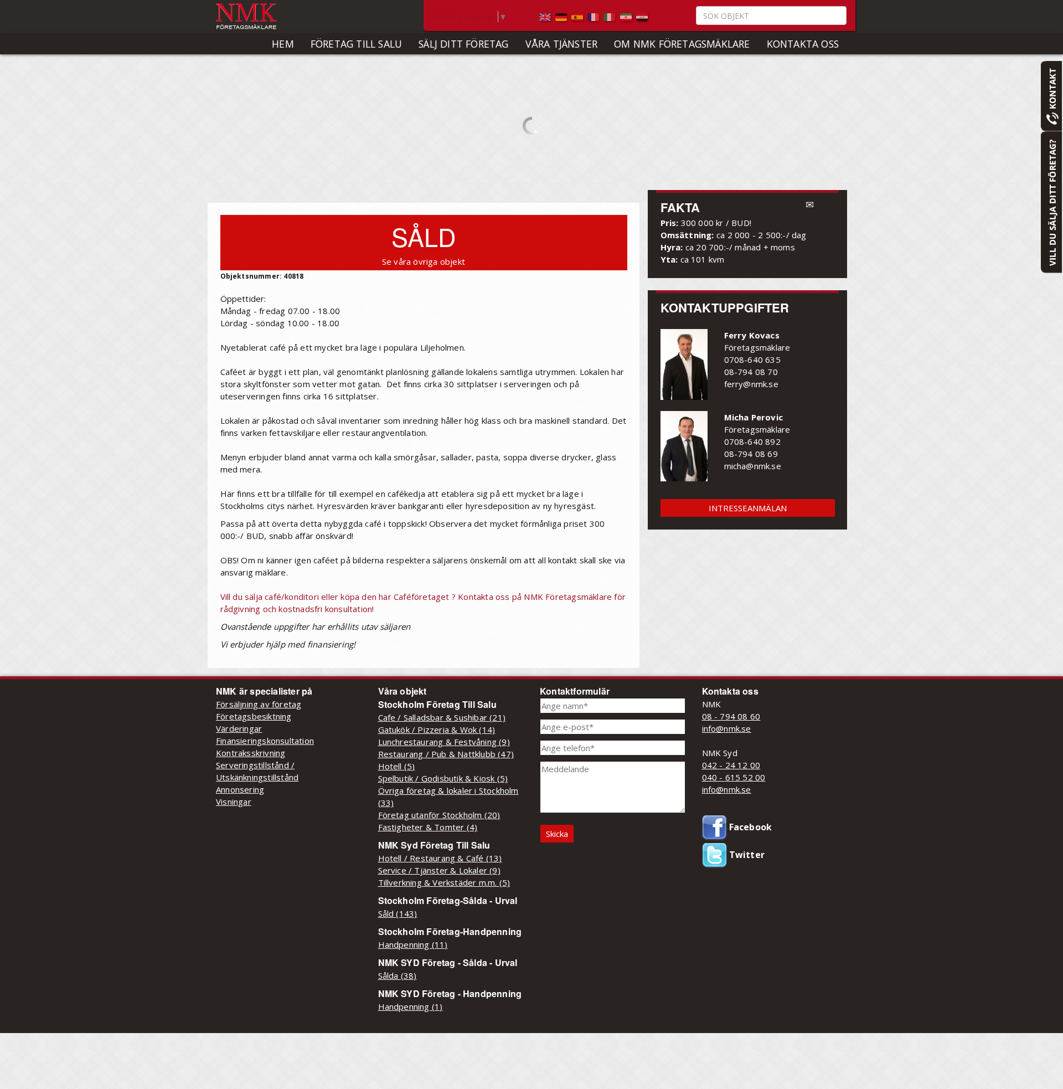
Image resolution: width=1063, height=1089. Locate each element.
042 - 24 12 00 (731, 764)
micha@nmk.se (752, 465)
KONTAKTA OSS (803, 43)
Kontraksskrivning (250, 752)
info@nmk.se (726, 728)
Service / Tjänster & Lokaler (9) (439, 870)
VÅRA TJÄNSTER (561, 43)
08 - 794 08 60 (731, 716)
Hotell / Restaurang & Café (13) (440, 858)
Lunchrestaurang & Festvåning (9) (444, 741)
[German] (562, 16)
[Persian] (627, 16)
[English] (546, 16)
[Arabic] (642, 16)
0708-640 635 (752, 359)
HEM (283, 43)
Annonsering (240, 789)
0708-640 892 (752, 441)
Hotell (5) (396, 766)
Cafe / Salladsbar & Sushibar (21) (442, 717)
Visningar (233, 801)
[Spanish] (578, 16)
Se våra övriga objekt (423, 261)
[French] (594, 16)
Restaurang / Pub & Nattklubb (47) (446, 753)
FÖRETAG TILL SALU (356, 43)
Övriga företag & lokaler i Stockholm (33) (448, 796)
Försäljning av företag (258, 704)
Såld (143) (397, 913)
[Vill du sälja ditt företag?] (1051, 201)
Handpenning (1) (410, 1006)
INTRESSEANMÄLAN (748, 507)
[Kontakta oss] (1051, 95)
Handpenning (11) (413, 944)
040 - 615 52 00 (734, 777)
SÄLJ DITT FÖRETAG (463, 43)
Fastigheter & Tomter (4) (428, 827)
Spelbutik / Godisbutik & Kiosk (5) (443, 778)
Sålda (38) (397, 975)
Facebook (749, 827)
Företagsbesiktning (254, 716)
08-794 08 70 (751, 371)
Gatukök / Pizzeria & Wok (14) (437, 729)
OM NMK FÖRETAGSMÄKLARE (682, 43)
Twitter (746, 855)
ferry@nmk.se (751, 383)
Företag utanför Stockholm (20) (439, 814)
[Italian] (610, 16)
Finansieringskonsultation (265, 740)
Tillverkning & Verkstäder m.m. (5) (444, 882)
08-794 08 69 (751, 453)
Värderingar (239, 728)
